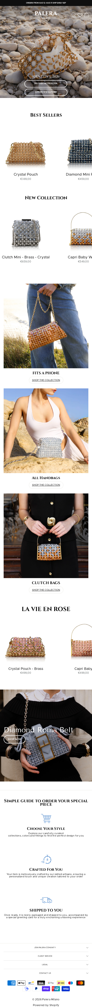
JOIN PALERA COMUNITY (45, 947)
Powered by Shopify (46, 1005)
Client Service (45, 956)
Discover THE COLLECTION (45, 83)
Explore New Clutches (46, 92)
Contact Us (45, 973)
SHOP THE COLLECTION (46, 380)
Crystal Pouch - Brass (25, 669)
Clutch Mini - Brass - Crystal (26, 257)
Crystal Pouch (26, 174)
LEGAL (45, 964)
